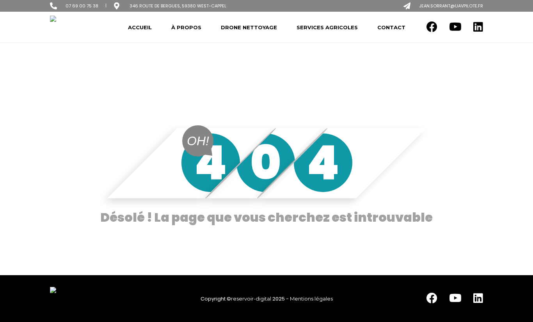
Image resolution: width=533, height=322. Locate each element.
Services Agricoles (327, 27)
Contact (391, 27)
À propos (186, 27)
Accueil (140, 27)
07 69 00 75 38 (82, 6)
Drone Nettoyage (249, 27)
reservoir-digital (251, 298)
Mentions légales (311, 298)
